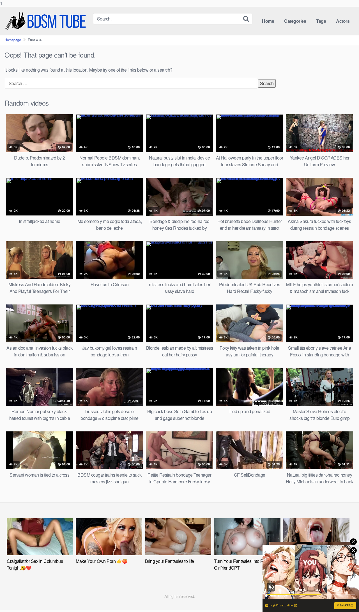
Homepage (12, 39)
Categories (295, 21)
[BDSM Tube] (46, 21)
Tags (321, 21)
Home (268, 21)
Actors (342, 21)
